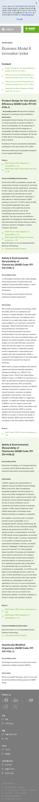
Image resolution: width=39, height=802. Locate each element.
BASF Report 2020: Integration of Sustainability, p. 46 (17, 616)
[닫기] (36, 3)
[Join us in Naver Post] (22, 701)
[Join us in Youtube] (30, 701)
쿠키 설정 (19, 19)
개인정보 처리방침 (20, 793)
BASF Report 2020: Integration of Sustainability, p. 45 (17, 164)
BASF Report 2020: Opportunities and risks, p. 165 (21, 170)
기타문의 (7, 793)
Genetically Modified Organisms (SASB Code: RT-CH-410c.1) (19, 89)
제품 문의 (32, 790)
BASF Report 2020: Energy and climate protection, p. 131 (19, 238)
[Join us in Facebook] (5, 701)
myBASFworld (9, 787)
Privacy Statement (27, 15)
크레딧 (23, 790)
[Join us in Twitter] (14, 708)
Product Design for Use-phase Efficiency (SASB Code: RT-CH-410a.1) (20, 69)
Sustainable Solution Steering (15, 249)
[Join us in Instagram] (5, 708)
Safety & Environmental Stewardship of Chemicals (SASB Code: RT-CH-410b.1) (19, 76)
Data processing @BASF (12, 796)
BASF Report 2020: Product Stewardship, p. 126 (21, 433)
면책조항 (20, 787)
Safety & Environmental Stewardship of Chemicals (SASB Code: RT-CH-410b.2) (19, 83)
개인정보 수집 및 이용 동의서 (13, 799)
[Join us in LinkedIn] (14, 701)
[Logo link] (30, 29)
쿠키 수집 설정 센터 (10, 790)
